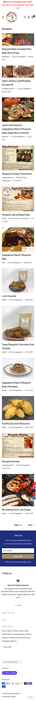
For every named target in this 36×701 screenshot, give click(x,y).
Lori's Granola (9, 295)
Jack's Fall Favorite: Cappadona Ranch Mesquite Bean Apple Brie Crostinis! (16, 129)
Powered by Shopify (9, 696)
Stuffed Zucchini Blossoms (16, 423)
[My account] (29, 17)
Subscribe (18, 556)
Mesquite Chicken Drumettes (17, 173)
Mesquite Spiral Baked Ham (16, 214)
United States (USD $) (10, 662)
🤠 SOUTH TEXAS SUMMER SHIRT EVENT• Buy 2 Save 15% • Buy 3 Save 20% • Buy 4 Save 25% (18, 5)
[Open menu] (3, 17)
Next (30, 525)
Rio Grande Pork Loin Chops (16, 509)
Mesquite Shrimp (10, 461)
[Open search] (25, 17)
